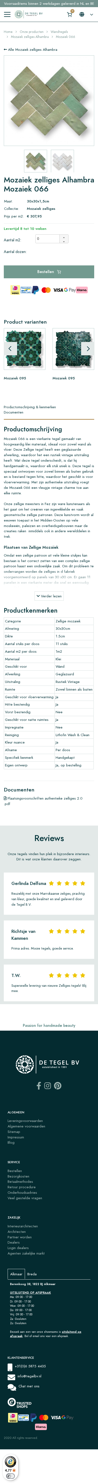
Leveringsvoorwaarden (25, 1120)
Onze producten (32, 32)
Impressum (16, 1137)
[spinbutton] (49, 239)
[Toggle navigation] (7, 14)
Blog (11, 1142)
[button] (63, 237)
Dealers (14, 1242)
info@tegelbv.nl (29, 1376)
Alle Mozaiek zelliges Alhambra (32, 49)
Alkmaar (16, 1273)
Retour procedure (22, 1186)
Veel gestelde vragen (25, 1197)
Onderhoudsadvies (22, 1192)
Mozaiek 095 (15, 378)
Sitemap (14, 1131)
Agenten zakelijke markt (26, 1253)
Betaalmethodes (20, 1181)
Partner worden (20, 1237)
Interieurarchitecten (23, 1226)
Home (8, 32)
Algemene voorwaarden (26, 1126)
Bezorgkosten (18, 1176)
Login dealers (18, 1247)
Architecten (17, 1231)
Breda (32, 1273)
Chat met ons (29, 1386)
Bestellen (46, 271)
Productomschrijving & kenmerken (30, 406)
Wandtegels (59, 32)
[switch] (10, 1476)
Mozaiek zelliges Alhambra (30, 37)
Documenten (13, 412)
